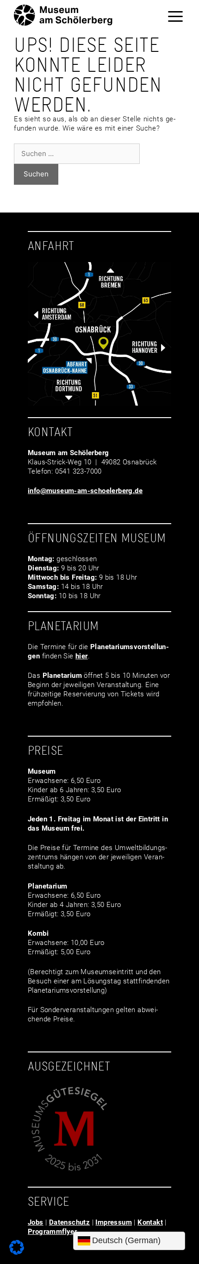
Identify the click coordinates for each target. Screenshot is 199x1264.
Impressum (113, 1222)
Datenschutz (69, 1222)
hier (81, 656)
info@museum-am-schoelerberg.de (85, 491)
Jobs (36, 1222)
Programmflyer (52, 1231)
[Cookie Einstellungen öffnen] (16, 1252)
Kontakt (150, 1222)
